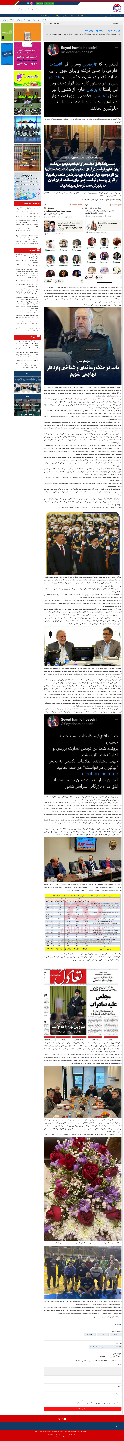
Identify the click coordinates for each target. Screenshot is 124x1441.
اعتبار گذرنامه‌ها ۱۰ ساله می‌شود (30, 368)
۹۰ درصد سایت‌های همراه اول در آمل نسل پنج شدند (27, 349)
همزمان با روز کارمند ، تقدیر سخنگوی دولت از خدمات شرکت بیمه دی (27, 312)
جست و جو (14, 9)
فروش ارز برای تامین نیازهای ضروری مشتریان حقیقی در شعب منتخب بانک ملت (27, 270)
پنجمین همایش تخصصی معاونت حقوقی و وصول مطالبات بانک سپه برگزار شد (27, 298)
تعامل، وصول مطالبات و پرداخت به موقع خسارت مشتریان (27, 307)
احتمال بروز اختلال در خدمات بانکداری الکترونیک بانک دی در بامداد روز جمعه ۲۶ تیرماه (27, 231)
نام (120, 1378)
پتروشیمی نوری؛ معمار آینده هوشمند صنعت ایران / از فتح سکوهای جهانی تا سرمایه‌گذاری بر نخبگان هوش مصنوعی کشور (27, 223)
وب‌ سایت (118, 1394)
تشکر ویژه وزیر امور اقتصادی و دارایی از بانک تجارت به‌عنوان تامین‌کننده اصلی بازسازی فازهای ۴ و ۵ (27, 276)
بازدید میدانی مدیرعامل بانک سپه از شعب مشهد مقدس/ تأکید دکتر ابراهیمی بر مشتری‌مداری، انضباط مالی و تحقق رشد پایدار (27, 292)
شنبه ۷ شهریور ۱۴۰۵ (49, 3)
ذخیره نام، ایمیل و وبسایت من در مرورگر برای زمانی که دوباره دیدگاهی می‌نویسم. (98, 1403)
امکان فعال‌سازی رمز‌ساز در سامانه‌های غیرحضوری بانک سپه (27, 329)
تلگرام (115, 1334)
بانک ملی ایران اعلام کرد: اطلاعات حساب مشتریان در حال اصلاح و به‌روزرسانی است (27, 303)
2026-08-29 (40, 3)
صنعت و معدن (99, 16)
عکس (27, 396)
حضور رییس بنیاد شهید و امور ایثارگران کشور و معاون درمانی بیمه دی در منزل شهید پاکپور (27, 324)
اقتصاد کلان (80, 16)
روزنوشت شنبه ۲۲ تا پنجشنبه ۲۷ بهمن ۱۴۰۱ (102, 30)
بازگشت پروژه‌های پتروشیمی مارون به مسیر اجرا (27, 281)
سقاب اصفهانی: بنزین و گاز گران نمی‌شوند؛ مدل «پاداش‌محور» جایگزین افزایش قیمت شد (27, 244)
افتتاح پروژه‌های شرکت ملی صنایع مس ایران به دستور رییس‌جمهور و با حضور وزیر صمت (27, 317)
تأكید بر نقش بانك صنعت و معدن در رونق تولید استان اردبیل (27, 212)
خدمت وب (56, 1437)
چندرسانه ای (66, 16)
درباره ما (28, 9)
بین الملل (73, 16)
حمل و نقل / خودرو (89, 16)
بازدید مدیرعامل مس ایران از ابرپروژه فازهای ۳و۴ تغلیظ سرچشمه (27, 286)
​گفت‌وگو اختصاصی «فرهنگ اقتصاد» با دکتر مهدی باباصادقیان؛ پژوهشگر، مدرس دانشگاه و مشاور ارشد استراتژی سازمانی (27, 237)
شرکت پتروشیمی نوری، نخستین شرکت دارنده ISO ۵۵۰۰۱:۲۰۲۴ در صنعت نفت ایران (27, 208)
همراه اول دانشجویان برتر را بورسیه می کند (27, 341)
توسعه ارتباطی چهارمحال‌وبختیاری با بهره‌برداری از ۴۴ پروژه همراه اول (27, 344)
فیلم (27, 373)
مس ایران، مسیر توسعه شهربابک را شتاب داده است (28, 20)
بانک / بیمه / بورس (117, 16)
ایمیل (119, 1386)
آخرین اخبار (32, 250)
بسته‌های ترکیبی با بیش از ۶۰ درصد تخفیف (27, 361)
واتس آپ (89, 1334)
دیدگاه (119, 1364)
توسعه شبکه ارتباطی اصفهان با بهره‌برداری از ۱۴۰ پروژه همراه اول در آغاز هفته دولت (27, 364)
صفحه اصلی (35, 9)
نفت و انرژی (108, 16)
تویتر (103, 1334)
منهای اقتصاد (58, 16)
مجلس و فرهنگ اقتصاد (46, 16)
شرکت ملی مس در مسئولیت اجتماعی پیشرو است (64, 20)
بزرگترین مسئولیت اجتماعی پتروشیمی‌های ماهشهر (27, 217)
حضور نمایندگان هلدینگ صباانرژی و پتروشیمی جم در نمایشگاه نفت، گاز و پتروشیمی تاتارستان (27, 256)
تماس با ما (21, 9)
